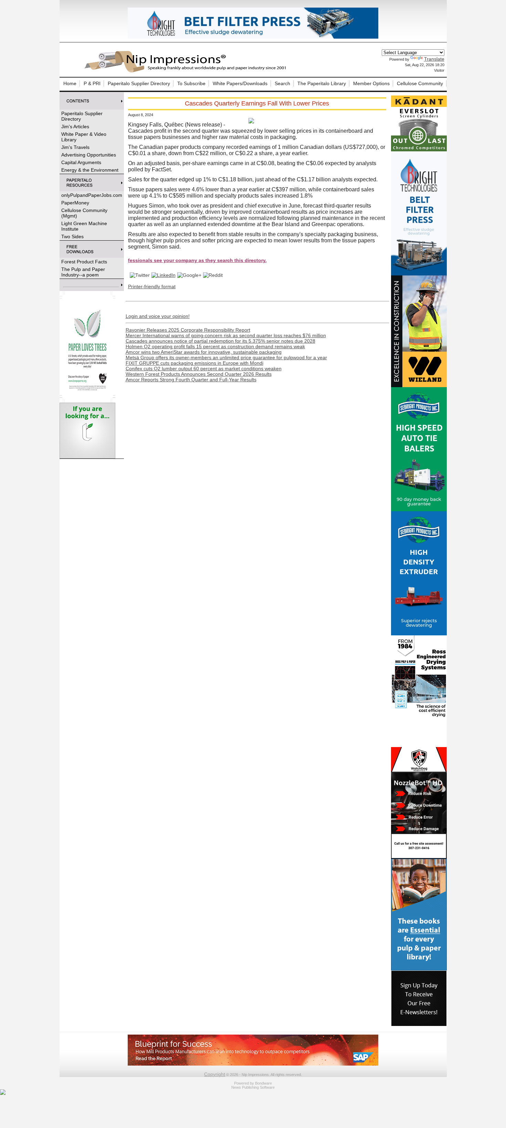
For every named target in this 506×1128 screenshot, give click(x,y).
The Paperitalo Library (321, 83)
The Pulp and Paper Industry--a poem (83, 272)
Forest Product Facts (84, 261)
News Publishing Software (253, 1087)
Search (282, 83)
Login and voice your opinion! (158, 316)
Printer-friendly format (152, 286)
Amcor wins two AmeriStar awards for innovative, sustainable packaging (204, 352)
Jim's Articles (75, 126)
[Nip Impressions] (186, 71)
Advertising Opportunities (88, 155)
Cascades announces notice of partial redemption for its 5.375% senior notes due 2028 (220, 341)
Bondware (263, 1083)
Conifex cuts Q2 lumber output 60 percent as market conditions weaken (204, 368)
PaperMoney (75, 202)
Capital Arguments (81, 162)
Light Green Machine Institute (84, 226)
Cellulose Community (420, 83)
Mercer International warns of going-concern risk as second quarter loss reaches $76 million (226, 335)
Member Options (371, 83)
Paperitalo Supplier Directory (139, 83)
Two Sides (72, 236)
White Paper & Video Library (83, 136)
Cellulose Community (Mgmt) (84, 213)
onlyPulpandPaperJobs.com (91, 195)
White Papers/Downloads (240, 83)
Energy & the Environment (89, 170)
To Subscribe (191, 83)
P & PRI (92, 83)
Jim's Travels (75, 147)
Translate (434, 59)
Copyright (214, 1074)
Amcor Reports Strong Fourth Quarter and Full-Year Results (191, 379)
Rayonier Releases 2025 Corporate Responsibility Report (188, 330)
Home (69, 83)
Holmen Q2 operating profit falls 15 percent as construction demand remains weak (215, 346)
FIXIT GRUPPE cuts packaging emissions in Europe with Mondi (194, 363)
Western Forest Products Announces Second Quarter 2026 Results (199, 374)
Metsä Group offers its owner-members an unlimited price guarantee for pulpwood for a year (226, 357)
